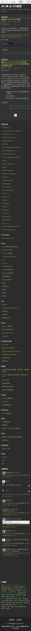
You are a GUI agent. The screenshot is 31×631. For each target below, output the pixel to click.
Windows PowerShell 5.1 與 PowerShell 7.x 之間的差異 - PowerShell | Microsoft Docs (15, 36)
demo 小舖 (5, 344)
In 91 (3, 260)
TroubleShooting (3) (7, 180)
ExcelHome (5, 336)
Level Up (4, 263)
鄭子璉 (4, 296)
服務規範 (11, 620)
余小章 (7, 472)
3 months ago (8, 477)
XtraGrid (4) (5, 177)
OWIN (3, 597)
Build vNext (19, 589)
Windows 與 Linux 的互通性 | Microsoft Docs (15, 77)
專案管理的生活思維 (8, 386)
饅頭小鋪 (4, 361)
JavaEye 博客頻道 (7, 398)
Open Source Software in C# (10, 308)
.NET (2, 585)
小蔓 (3, 460)
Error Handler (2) (7, 187)
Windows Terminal (25, 53)
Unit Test (20, 604)
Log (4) (4, 160)
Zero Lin (7, 481)
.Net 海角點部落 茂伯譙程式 (10, 247)
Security (12, 597)
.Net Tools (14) (6, 127)
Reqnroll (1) (5, 200)
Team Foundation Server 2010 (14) (12, 131)
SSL (20, 599)
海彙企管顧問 (6, 383)
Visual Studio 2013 (20, 606)
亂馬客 (4, 289)
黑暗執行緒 (5, 286)
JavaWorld (5, 401)
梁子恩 (7, 540)
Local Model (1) (6, 216)
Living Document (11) (8, 134)
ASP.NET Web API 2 (7, 589)
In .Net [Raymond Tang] (9, 256)
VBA (12, 606)
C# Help (4, 304)
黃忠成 (4, 283)
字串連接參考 (6, 422)
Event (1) (4, 223)
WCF (2, 608)
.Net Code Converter (8, 238)
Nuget (24, 595)
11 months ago (14, 505)
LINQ (2, 595)
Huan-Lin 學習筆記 (7, 253)
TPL (14, 604)
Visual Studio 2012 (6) (8, 154)
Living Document (10, 595)
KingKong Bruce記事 (8, 348)
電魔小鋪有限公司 (7, 626)
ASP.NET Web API (19, 587)
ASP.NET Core (19, 585)
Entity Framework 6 (8, 592)
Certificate (4, 591)
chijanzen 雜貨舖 (7, 326)
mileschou (5, 457)
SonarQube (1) (6, 197)
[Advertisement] (12, 570)
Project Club (5, 380)
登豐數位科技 (24, 626)
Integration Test (22, 593)
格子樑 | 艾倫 (6, 448)
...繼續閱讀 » (4, 50)
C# (24, 589)
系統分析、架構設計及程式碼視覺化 (12, 437)
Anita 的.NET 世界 (7, 250)
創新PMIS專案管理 (7, 390)
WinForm (8, 608)
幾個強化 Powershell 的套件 (11, 19)
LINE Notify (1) (6, 203)
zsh (25, 108)
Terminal (18, 22)
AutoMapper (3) (6, 183)
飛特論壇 (4, 311)
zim (21, 108)
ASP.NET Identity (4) (8, 170)
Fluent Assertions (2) (8, 190)
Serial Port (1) (6, 210)
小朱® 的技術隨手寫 (8, 270)
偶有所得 (4, 425)
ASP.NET (8, 585)
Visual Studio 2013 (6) (8, 151)
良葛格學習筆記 (6, 405)
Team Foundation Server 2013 (15, 601)
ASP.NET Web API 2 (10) (9, 137)
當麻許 (4, 293)
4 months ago (8, 496)
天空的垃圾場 (6, 358)
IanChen (7, 509)
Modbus (18, 595)
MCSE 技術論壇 (6, 413)
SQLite (16, 599)
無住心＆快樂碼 (6, 279)
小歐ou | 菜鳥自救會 (8, 273)
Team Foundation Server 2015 (14, 602)
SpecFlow (9, 598)
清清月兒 (4, 314)
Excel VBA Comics (7, 333)
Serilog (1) (5, 206)
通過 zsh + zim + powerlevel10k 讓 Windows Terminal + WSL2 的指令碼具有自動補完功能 (15, 64)
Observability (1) (6, 220)
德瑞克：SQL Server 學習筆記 (11, 428)
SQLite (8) (5, 144)
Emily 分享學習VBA (7, 329)
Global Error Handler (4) (9, 174)
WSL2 (28, 108)
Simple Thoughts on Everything (11, 351)
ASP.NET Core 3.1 (6, 587)
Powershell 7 (9, 53)
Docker (13, 106)
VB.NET (3, 606)
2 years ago (13, 526)
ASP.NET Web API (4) (8, 164)
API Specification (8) (8, 141)
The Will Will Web (7, 266)
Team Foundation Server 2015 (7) (11, 147)
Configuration (12, 591)
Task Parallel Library (7, 600)
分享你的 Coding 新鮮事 (9, 354)
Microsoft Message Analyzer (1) (11, 226)
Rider (7, 597)
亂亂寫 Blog (5, 440)
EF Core (24, 591)
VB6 (8, 606)
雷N (3, 464)
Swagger (25, 598)
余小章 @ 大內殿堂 (11, 6)
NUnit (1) (4, 193)
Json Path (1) (6, 213)
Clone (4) (4, 167)
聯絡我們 (19, 620)
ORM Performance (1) (8, 230)
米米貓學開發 (6, 276)
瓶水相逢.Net (6, 318)
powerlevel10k (20, 106)
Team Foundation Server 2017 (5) (11, 157)
